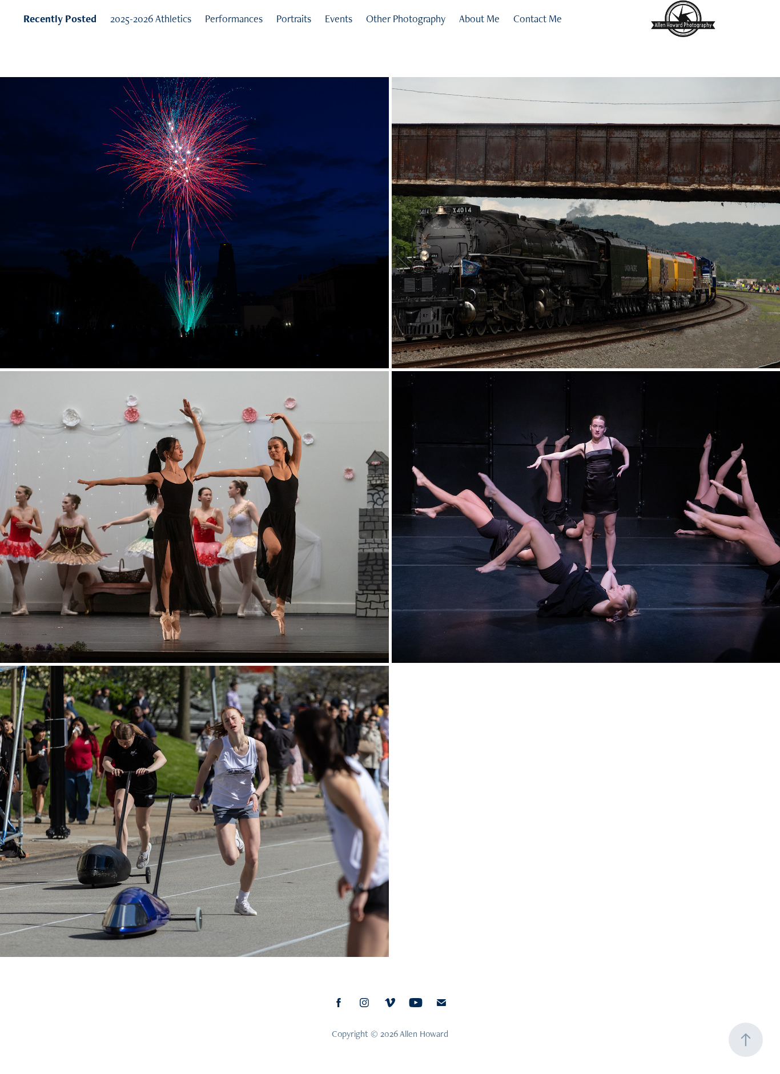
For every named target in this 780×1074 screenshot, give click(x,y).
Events (338, 18)
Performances (234, 18)
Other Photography (405, 18)
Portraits (293, 18)
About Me (479, 18)
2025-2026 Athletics (150, 18)
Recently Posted (60, 18)
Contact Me (537, 18)
